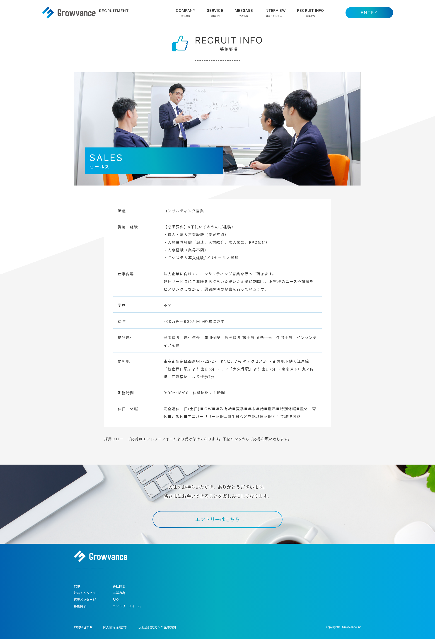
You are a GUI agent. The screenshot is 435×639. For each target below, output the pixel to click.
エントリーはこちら (217, 519)
